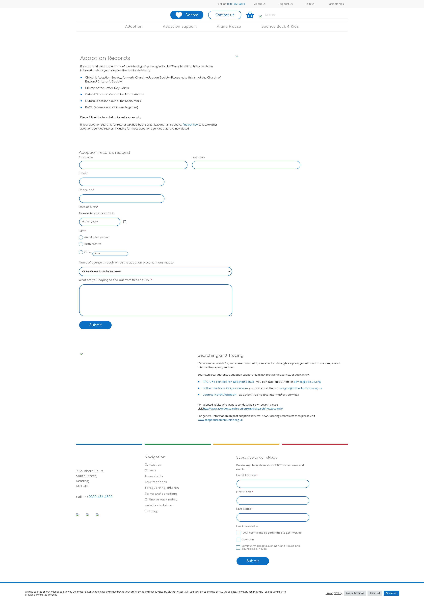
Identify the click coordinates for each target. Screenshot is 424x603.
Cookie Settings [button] (355, 593)
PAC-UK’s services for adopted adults (228, 381)
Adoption (134, 26)
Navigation (155, 457)
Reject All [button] (375, 593)
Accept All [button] (391, 593)
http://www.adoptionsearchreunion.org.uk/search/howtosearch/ (243, 408)
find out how (190, 124)
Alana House (229, 26)
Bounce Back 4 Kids (280, 26)
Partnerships (336, 4)
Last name (198, 157)
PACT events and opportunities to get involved (272, 532)
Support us (286, 4)
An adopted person (96, 237)
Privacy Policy (334, 593)
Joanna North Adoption (219, 394)
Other (88, 252)
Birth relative (92, 244)
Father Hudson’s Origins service (225, 388)
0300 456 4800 (236, 4)
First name (86, 157)
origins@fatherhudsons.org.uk (301, 388)
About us (259, 4)
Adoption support (180, 26)
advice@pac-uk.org (307, 381)
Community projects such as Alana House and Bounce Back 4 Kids (270, 547)
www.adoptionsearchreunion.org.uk (220, 420)
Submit (95, 325)
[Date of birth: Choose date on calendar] (125, 222)
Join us (310, 4)
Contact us (224, 15)
